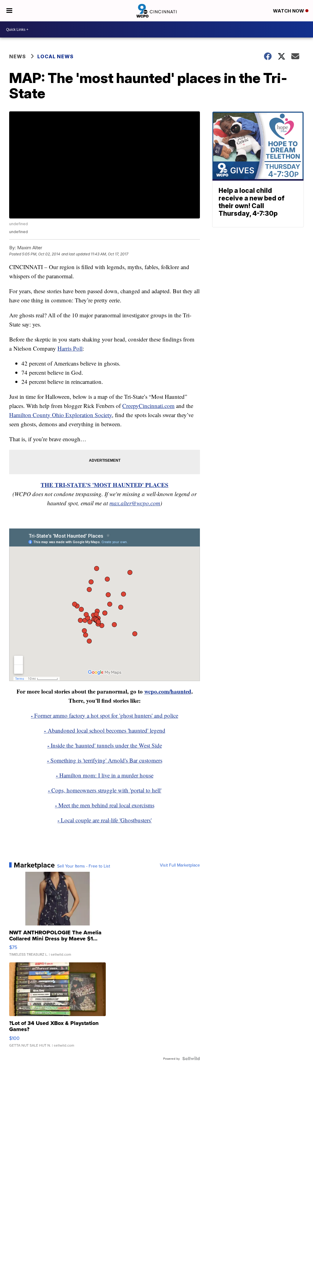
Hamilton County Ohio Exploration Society (60, 415)
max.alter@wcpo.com (134, 503)
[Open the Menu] (9, 10)
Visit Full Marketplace (180, 865)
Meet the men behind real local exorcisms (106, 805)
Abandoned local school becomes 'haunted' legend (104, 730)
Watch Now (289, 11)
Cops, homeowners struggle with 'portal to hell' (104, 790)
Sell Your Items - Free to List (83, 866)
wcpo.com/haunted (167, 691)
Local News (55, 56)
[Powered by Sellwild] (191, 1058)
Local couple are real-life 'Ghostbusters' (106, 820)
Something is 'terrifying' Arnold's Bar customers (104, 760)
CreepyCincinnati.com (148, 405)
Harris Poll (70, 348)
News (17, 56)
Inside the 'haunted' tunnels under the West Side (104, 745)
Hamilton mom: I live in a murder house (104, 775)
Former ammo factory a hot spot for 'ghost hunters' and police (104, 715)
